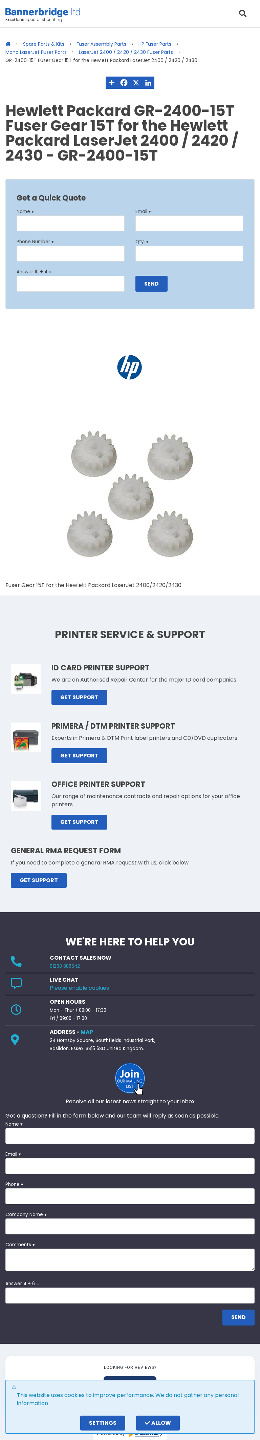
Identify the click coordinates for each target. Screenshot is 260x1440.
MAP (87, 1032)
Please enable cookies (79, 988)
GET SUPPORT (79, 697)
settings (102, 1423)
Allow (160, 1423)
